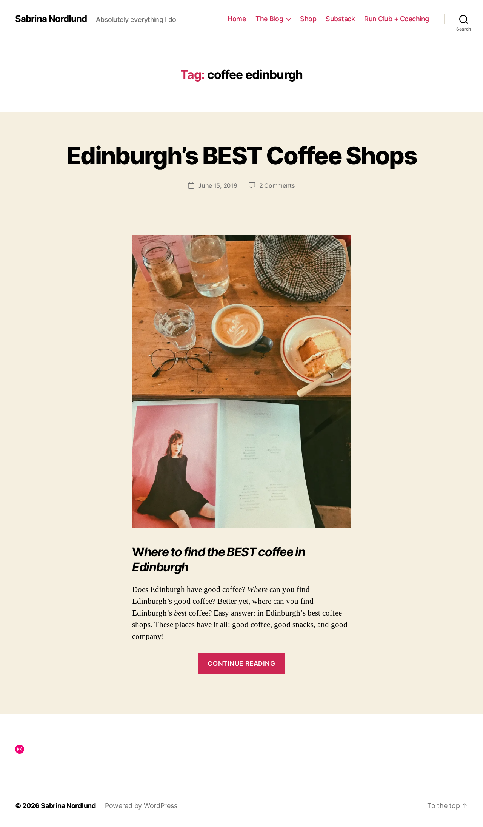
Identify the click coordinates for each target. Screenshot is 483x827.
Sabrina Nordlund (51, 18)
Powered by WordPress (141, 806)
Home (237, 19)
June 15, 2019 (217, 185)
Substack (340, 19)
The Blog (269, 19)
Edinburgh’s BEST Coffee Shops (241, 155)
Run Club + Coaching (396, 19)
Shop (308, 19)
